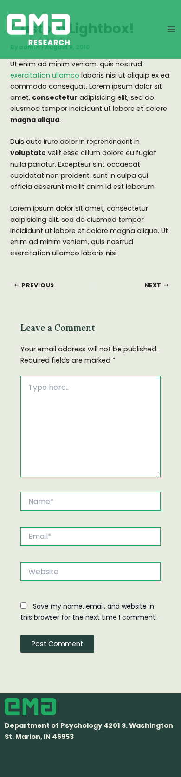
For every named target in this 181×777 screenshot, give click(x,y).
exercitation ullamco (44, 75)
